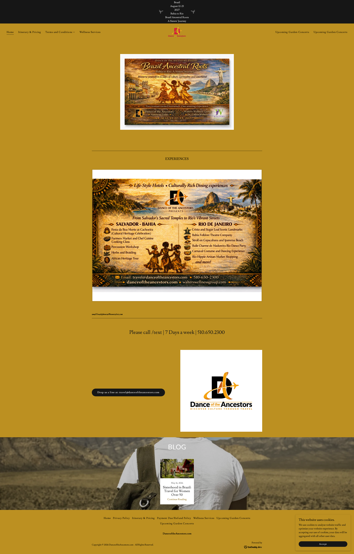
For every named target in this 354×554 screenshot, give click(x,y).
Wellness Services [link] (90, 32)
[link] (177, 31)
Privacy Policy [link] (121, 518)
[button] (60, 32)
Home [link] (10, 32)
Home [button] (107, 518)
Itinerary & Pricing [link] (29, 32)
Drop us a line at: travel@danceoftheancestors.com (128, 392)
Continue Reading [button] (177, 499)
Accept (323, 544)
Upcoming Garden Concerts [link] (292, 32)
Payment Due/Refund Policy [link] (174, 518)
